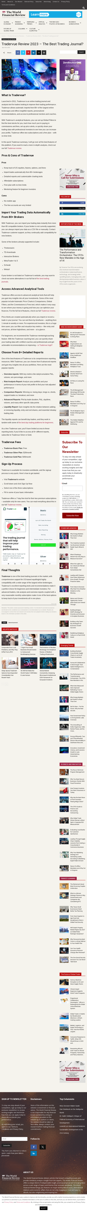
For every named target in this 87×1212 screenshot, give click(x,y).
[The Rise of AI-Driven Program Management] (64, 772)
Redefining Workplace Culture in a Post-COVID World (77, 635)
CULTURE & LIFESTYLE (33, 30)
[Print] (44, 52)
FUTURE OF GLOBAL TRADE (9, 30)
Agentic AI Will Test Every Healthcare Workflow (76, 355)
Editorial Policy (28, 1)
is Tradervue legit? (45, 345)
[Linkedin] (33, 52)
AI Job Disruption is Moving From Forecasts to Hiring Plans (77, 335)
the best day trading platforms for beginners (36, 423)
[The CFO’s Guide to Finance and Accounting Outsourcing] (64, 809)
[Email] (38, 52)
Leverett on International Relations (72, 1126)
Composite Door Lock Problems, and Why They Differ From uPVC (10, 650)
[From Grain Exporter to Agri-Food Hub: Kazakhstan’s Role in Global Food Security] (64, 918)
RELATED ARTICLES (10, 629)
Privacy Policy (65, 1)
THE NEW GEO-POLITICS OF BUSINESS (57, 23)
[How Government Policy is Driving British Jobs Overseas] (64, 718)
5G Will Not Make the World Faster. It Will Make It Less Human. (29, 673)
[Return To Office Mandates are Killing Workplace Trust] (64, 365)
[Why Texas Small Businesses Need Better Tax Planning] (64, 909)
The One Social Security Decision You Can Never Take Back (77, 960)
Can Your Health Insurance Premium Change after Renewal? (77, 950)
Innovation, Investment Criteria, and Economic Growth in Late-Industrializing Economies (77, 752)
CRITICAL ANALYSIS (42, 23)
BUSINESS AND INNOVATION (71, 764)
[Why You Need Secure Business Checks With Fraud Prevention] (64, 781)
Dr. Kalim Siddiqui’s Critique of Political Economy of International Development (72, 1119)
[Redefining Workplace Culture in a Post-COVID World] (64, 635)
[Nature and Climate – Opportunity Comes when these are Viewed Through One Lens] (64, 600)
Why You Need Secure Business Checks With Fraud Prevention (77, 781)
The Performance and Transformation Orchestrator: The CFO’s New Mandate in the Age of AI (72, 255)
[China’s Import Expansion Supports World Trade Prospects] (64, 991)
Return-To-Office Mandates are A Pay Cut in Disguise (77, 404)
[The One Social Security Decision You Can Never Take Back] (64, 960)
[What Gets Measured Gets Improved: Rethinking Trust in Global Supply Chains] (64, 688)
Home (3, 1)
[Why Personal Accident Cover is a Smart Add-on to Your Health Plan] (64, 941)
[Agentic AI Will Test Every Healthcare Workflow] (64, 355)
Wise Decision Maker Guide (70, 1106)
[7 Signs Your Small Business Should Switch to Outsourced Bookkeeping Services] (29, 639)
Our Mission (18, 1)
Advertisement (13, 622)
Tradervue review (14, 148)
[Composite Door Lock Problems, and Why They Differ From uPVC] (10, 639)
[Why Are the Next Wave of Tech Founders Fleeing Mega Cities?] (64, 800)
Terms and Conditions (8, 5)
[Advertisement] (73, 306)
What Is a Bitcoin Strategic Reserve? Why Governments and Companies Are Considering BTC (77, 897)
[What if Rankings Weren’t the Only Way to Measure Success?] (64, 557)
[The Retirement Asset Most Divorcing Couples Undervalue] (64, 886)
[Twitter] (23, 52)
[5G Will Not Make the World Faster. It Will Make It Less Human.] (29, 663)
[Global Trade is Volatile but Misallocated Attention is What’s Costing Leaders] (64, 1016)
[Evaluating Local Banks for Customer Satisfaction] (64, 832)
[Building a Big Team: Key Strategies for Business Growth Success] (64, 624)
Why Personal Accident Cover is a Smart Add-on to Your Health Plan (77, 941)
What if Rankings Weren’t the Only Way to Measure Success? (77, 556)
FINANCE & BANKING (19, 23)
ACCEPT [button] (43, 1208)
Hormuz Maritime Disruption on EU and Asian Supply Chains (76, 982)
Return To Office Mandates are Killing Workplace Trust (76, 364)
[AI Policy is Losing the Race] (64, 383)
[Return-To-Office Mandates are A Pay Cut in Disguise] (64, 404)
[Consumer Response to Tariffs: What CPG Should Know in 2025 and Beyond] (64, 1039)
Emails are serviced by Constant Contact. (72, 508)
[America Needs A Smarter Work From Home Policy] (64, 374)
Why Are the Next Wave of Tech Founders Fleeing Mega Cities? (77, 799)
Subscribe (39, 1)
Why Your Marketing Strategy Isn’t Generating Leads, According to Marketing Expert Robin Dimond (77, 857)
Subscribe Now (72, 515)
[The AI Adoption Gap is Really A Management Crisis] (64, 413)
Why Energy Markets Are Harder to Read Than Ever (76, 536)
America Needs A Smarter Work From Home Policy (76, 374)
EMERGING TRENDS (30, 23)
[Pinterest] (28, 52)
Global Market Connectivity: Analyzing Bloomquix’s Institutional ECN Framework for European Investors (48, 675)
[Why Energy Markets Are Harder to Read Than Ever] (64, 536)
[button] (83, 8)
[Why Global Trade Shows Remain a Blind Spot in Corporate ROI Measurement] (64, 820)
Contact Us (56, 1)
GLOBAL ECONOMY (7, 23)
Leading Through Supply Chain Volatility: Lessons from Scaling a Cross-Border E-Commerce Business (77, 843)
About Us (10, 1)
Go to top (53, 603)
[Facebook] (18, 52)
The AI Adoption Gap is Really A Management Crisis (77, 413)
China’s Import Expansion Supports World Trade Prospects (77, 991)
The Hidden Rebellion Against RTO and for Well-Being (77, 422)
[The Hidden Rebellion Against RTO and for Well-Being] (64, 422)
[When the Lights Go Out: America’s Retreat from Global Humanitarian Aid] (64, 566)
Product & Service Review (16, 36)
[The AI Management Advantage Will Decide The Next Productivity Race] (64, 392)
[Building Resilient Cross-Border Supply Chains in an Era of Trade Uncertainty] (64, 653)
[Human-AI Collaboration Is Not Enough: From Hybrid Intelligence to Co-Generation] (64, 665)
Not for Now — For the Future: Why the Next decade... (77, 708)
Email (64, 483)
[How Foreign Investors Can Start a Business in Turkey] (64, 790)
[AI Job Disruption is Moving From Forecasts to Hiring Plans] (64, 335)
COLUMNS (21, 29)
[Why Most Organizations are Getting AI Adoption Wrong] (64, 344)
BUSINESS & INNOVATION (74, 23)
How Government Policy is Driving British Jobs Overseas (77, 718)
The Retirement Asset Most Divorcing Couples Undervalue (77, 886)
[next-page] (6, 684)
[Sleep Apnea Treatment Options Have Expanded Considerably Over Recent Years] (10, 663)
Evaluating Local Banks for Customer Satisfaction (77, 832)
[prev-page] (3, 684)
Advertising (47, 1)
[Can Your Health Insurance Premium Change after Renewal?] (64, 950)
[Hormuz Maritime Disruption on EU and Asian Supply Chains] (64, 982)
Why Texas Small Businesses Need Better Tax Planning (76, 909)
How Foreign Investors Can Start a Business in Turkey (77, 790)
